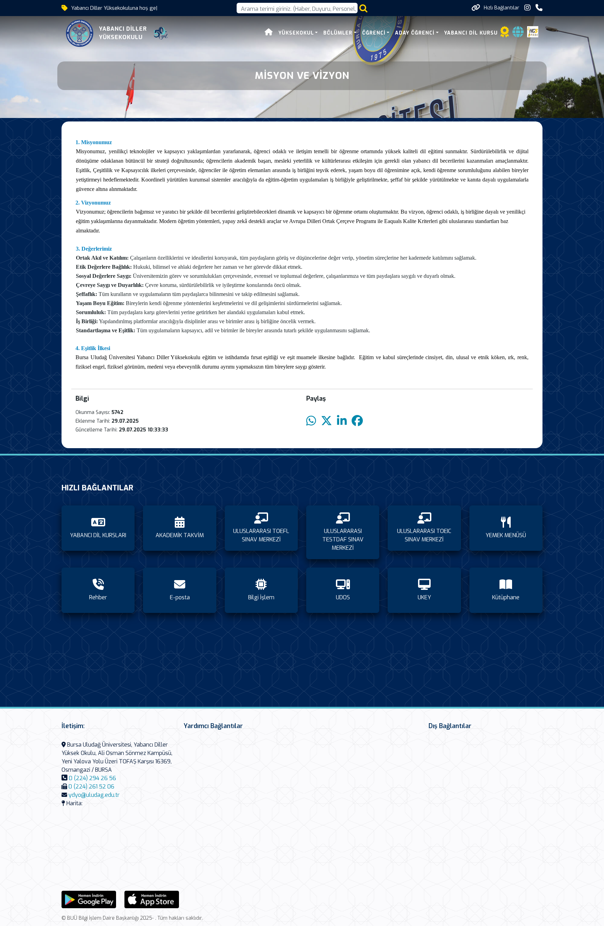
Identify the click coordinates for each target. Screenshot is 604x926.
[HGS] (532, 31)
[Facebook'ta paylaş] (357, 421)
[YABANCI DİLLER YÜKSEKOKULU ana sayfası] (80, 33)
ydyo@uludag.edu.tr (94, 795)
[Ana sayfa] (269, 33)
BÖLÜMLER (337, 33)
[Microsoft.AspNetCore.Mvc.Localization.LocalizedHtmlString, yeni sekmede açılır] (89, 899)
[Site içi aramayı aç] (363, 8)
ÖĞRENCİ (374, 33)
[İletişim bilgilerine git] (538, 8)
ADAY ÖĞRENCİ (414, 33)
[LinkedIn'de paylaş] (342, 421)
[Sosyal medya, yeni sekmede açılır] (527, 8)
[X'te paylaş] (326, 421)
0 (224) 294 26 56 (92, 778)
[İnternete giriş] (518, 34)
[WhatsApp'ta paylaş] (311, 421)
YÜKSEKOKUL (296, 33)
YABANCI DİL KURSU (471, 33)
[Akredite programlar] (505, 34)
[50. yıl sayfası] (161, 33)
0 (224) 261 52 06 (91, 786)
